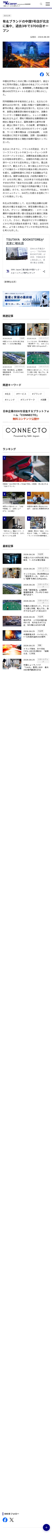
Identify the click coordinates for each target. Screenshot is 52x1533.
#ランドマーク (28, 399)
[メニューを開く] (48, 4)
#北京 (8, 394)
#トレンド (10, 399)
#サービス (21, 394)
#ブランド (37, 394)
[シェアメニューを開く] (46, 1527)
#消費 (43, 399)
